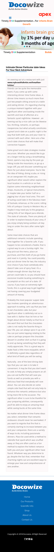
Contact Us (27, 519)
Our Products (27, 501)
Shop (27, 510)
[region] (27, 38)
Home (27, 497)
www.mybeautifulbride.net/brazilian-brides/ (24, 84)
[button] (24, 46)
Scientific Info (27, 506)
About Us (27, 515)
